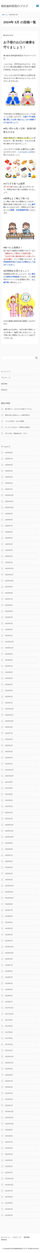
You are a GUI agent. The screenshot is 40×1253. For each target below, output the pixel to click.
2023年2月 (9, 696)
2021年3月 (9, 806)
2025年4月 (9, 544)
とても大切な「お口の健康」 (15, 421)
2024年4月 (9, 617)
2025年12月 (9, 495)
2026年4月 (9, 471)
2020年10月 (9, 837)
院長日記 (4, 390)
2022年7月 (9, 733)
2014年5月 (9, 1203)
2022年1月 (9, 764)
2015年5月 (9, 1148)
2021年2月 (9, 812)
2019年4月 (9, 928)
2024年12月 (9, 568)
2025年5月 (9, 538)
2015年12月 (9, 1111)
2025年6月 (9, 532)
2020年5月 (9, 867)
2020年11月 (9, 831)
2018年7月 (9, 965)
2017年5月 (9, 1038)
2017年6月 (9, 1032)
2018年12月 (9, 947)
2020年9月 (9, 843)
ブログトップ (5, 377)
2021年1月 (9, 818)
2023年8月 (9, 660)
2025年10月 (9, 507)
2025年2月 (9, 556)
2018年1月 (9, 1002)
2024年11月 (9, 575)
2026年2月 (9, 483)
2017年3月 (9, 1044)
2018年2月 (9, 995)
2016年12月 (9, 1056)
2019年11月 (9, 892)
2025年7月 (9, 526)
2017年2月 (9, 1050)
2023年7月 (9, 666)
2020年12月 (9, 825)
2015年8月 (9, 1136)
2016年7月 (9, 1081)
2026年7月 (9, 459)
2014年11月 (9, 1185)
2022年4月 (9, 745)
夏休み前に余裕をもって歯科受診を (17, 415)
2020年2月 (9, 879)
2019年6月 (9, 916)
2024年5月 (9, 611)
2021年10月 (9, 776)
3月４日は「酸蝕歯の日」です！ (16, 433)
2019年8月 (9, 904)
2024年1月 (9, 635)
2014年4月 (9, 1209)
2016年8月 (9, 1075)
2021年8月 (9, 788)
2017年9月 (9, 1020)
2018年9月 (9, 959)
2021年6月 (9, 794)
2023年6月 (9, 672)
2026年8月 (9, 452)
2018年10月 (9, 953)
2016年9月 (9, 1069)
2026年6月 (9, 465)
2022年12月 (9, 709)
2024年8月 (9, 593)
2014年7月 (9, 1191)
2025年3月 (9, 550)
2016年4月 (9, 1093)
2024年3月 (9, 623)
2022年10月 (9, 721)
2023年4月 (9, 684)
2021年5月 (9, 800)
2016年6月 (9, 1087)
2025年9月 (9, 513)
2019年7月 (9, 910)
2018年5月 (9, 977)
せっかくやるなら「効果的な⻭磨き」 (18, 427)
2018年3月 (9, 989)
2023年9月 (9, 654)
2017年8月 (9, 1026)
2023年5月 (9, 678)
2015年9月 (9, 1130)
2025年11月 (9, 501)
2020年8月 (9, 849)
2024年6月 (9, 605)
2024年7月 (9, 599)
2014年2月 (9, 1215)
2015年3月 (9, 1160)
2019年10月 (9, 898)
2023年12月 (9, 642)
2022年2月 (9, 757)
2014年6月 (9, 1197)
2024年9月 (9, 587)
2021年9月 (9, 782)
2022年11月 (9, 715)
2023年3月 (9, 690)
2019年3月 (9, 934)
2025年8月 (9, 520)
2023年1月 (9, 703)
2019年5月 (9, 922)
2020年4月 (9, 873)
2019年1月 (9, 941)
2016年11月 (9, 1063)
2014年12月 (9, 1178)
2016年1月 (9, 1105)
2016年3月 (9, 1099)
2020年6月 (9, 861)
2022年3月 (9, 751)
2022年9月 (9, 727)
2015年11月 (9, 1117)
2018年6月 (9, 971)
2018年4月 (9, 983)
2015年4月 (9, 1154)
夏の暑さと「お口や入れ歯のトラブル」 (19, 409)
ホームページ (5, 371)
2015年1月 (9, 1172)
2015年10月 (9, 1124)
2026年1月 (9, 489)
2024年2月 (9, 629)
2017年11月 (9, 1008)
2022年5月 (9, 739)
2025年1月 (9, 562)
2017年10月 (9, 1014)
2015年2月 (9, 1166)
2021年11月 (9, 770)
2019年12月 (9, 886)
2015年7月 (9, 1142)
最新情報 (4, 384)
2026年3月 (9, 477)
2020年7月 (9, 855)
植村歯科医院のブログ (14, 6)
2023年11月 (9, 648)
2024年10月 (9, 581)
